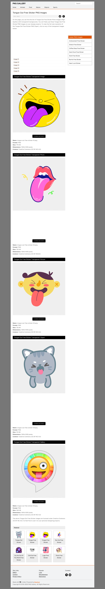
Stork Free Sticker (74, 56)
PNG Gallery (19, 3)
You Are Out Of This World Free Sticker (19, 558)
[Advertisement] (39, 43)
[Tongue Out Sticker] (18, 532)
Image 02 (16, 62)
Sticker (18, 16)
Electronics (42, 576)
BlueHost (37, 582)
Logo (40, 572)
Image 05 (16, 71)
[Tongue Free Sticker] (32, 532)
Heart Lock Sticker (74, 63)
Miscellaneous (43, 574)
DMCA (14, 572)
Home (15, 16)
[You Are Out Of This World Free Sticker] (18, 547)
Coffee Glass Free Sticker (77, 48)
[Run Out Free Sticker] (59, 532)
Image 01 (16, 59)
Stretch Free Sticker (75, 44)
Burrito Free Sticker (75, 59)
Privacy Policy (17, 576)
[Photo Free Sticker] (59, 547)
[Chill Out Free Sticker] (32, 547)
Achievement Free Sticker (77, 41)
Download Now (39, 136)
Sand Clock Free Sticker (76, 52)
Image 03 (16, 65)
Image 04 (16, 68)
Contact (15, 574)
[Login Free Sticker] (45, 547)
